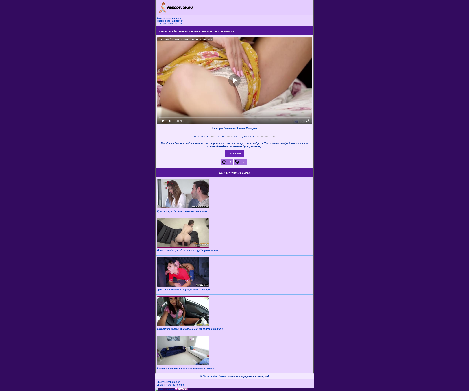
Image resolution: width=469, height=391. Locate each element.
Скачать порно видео (168, 382)
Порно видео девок (214, 376)
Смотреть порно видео (169, 18)
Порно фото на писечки (170, 20)
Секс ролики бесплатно (170, 23)
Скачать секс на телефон (171, 384)
